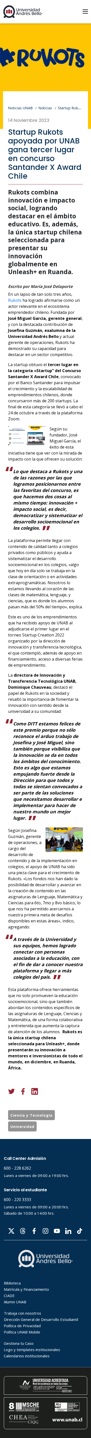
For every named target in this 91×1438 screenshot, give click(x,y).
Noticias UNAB (20, 108)
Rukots (14, 300)
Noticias (45, 108)
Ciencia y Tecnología (31, 1115)
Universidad (22, 1126)
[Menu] (85, 12)
